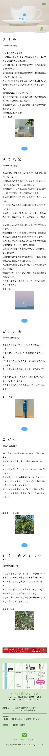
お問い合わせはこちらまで (24, 739)
